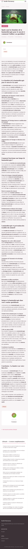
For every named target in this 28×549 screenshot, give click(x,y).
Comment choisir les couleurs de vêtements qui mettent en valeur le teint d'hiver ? (12, 464)
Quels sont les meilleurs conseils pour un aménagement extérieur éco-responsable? (11, 455)
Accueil (3, 6)
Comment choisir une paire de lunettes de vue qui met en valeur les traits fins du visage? (14, 447)
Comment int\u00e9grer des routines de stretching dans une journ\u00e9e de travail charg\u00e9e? (13, 507)
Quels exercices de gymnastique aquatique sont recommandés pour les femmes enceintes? (12, 473)
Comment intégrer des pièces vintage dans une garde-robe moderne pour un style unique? (14, 460)
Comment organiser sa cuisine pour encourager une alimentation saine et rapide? (13, 499)
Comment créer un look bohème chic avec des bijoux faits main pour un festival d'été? (14, 451)
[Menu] (25, 1)
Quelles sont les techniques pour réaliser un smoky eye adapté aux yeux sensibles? (13, 468)
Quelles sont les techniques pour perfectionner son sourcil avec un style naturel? (13, 490)
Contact (3, 540)
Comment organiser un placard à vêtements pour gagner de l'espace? (13, 503)
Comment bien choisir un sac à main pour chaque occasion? (13, 481)
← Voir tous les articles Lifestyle (9, 429)
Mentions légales (4, 538)
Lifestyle (7, 6)
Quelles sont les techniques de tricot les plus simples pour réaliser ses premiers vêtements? (13, 486)
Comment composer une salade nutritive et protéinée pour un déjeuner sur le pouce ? (13, 494)
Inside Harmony (7, 1)
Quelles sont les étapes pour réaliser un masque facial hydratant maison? (14, 477)
